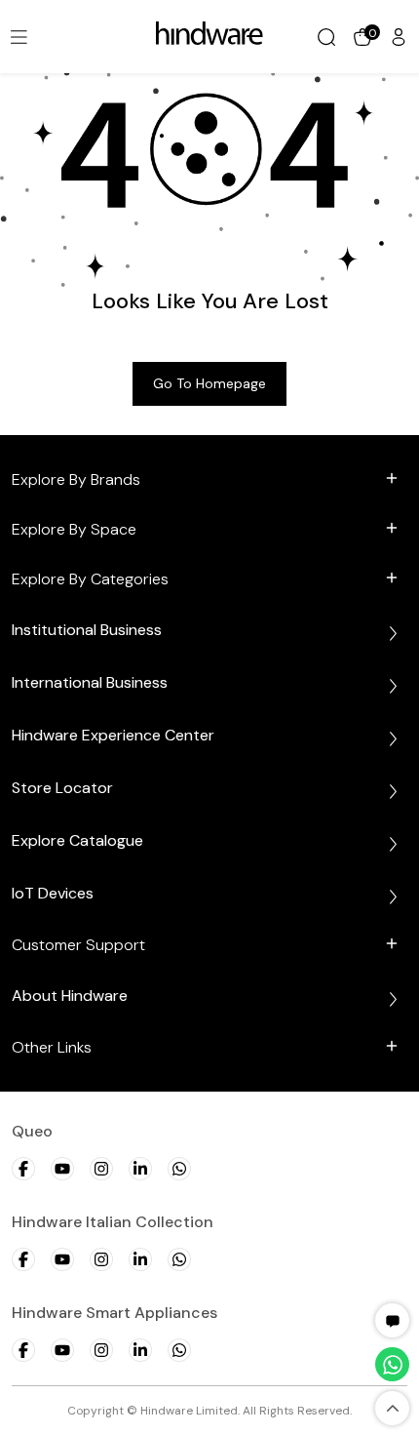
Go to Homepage (209, 383)
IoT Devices (53, 893)
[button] (392, 1321)
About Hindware (70, 995)
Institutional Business (87, 629)
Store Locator (62, 787)
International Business (90, 682)
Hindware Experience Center (113, 735)
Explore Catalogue (77, 840)
